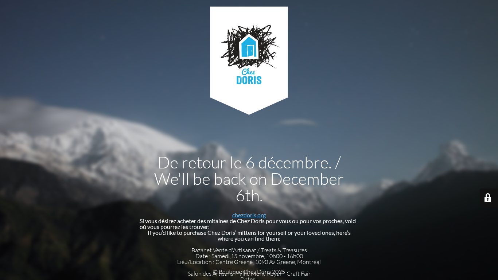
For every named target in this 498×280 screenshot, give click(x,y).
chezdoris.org (249, 214)
